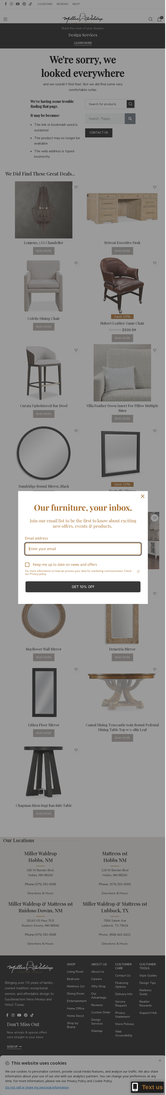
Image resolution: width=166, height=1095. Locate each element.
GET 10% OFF (83, 587)
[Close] (142, 496)
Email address (36, 538)
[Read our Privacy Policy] (138, 571)
